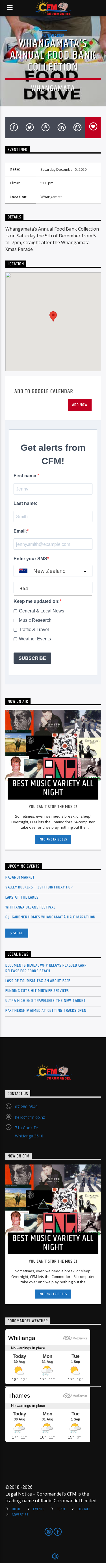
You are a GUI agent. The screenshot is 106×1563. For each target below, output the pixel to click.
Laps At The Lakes (22, 897)
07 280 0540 (26, 1106)
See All (18, 933)
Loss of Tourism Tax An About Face (37, 981)
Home (16, 1509)
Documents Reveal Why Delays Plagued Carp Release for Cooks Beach (46, 968)
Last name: (25, 503)
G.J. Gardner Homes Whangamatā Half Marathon (50, 917)
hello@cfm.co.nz (30, 1117)
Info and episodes (53, 839)
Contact (84, 1509)
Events (39, 1509)
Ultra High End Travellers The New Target (45, 1000)
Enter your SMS (30, 558)
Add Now (80, 404)
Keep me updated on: (37, 601)
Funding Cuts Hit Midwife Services (37, 990)
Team (61, 1509)
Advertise (20, 1515)
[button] (53, 316)
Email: (20, 531)
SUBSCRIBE (32, 658)
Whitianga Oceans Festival (30, 907)
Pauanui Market (20, 877)
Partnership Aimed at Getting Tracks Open (45, 1010)
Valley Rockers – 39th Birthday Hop (39, 887)
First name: (26, 475)
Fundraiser (53, 35)
